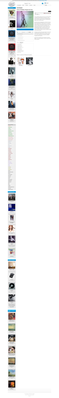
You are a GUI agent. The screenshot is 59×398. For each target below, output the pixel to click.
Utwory (18, 42)
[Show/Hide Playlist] (32, 32)
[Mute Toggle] (28, 32)
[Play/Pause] (18, 32)
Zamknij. (46, 0)
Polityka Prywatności (41, 0)
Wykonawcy (21, 42)
